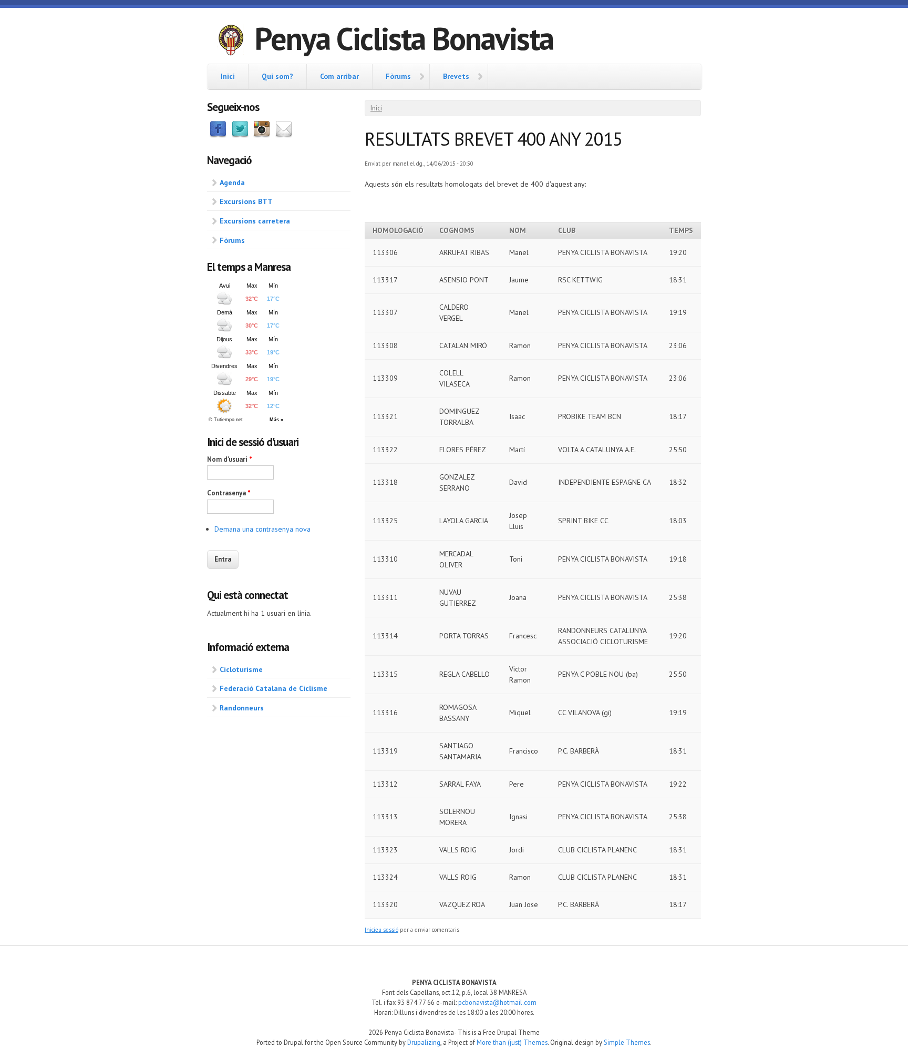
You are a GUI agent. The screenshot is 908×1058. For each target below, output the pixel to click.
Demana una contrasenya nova (262, 529)
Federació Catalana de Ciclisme (273, 688)
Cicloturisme (241, 669)
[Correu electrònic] (283, 135)
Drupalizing (423, 1042)
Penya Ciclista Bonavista (403, 38)
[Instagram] (261, 135)
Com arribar (339, 76)
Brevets (456, 76)
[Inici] (230, 41)
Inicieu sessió (381, 929)
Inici (228, 76)
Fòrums (398, 76)
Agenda (232, 182)
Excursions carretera (255, 221)
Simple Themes (627, 1042)
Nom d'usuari (229, 459)
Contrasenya (229, 493)
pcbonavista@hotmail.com (497, 1002)
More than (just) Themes (512, 1042)
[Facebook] (218, 135)
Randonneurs (242, 708)
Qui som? (277, 76)
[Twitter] (240, 135)
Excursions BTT (246, 201)
